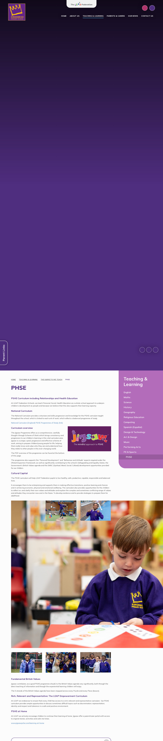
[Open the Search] (152, 8)
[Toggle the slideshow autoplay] (155, 350)
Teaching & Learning (28, 380)
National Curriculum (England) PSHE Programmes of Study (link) (37, 423)
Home (13, 380)
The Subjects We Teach (51, 380)
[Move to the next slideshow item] (149, 350)
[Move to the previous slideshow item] (142, 350)
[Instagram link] (145, 8)
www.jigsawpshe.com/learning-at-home (27, 723)
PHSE (67, 380)
